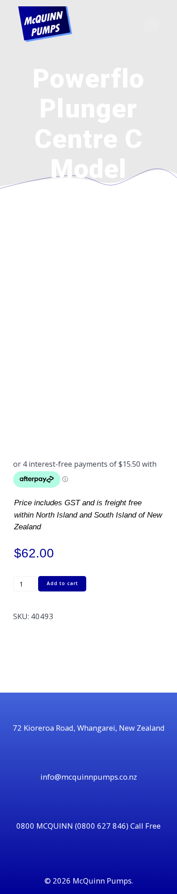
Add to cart (62, 583)
